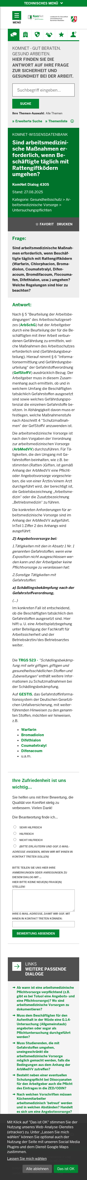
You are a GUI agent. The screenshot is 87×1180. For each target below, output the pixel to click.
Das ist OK (66, 1169)
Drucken (64, 224)
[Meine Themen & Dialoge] (61, 34)
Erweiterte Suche (28, 121)
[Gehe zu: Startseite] (36, 17)
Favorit (47, 224)
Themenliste (57, 121)
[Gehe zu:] (13, 34)
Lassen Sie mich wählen (27, 1158)
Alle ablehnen (37, 1169)
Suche (25, 104)
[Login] (73, 34)
